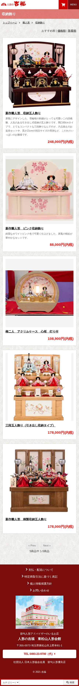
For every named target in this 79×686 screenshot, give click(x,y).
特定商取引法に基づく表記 (41, 576)
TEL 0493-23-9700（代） (39, 653)
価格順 (62, 30)
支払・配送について (40, 569)
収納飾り (40, 22)
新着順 (72, 30)
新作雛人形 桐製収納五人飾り (26, 519)
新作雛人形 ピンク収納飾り (25, 228)
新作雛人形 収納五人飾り (23, 113)
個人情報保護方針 (41, 583)
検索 (72, 682)
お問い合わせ (41, 590)
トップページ (10, 22)
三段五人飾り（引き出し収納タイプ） (30, 425)
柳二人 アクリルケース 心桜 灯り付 (32, 331)
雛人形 (26, 22)
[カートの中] (63, 4)
